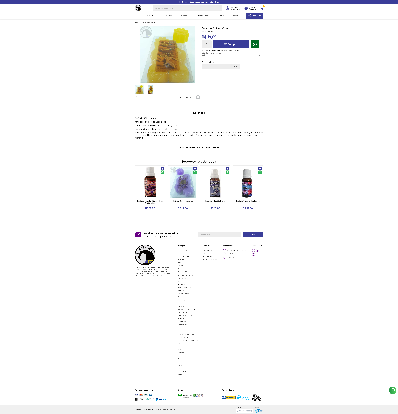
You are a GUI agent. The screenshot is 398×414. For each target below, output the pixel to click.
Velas (180, 374)
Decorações (182, 312)
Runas (180, 365)
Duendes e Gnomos (185, 315)
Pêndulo (181, 353)
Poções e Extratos (184, 356)
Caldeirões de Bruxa (185, 269)
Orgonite (181, 346)
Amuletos (181, 284)
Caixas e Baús (183, 297)
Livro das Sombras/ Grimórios (188, 340)
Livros (180, 343)
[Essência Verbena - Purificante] (247, 191)
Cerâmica (181, 303)
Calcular (235, 66)
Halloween (181, 328)
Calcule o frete (208, 62)
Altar (179, 281)
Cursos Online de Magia (186, 309)
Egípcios (181, 318)
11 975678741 (231, 254)
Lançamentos (183, 337)
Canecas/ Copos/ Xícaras (187, 300)
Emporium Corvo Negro (186, 275)
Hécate (180, 331)
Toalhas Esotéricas (184, 371)
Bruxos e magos (183, 294)
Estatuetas (182, 322)
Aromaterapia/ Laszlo (185, 287)
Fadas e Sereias (183, 325)
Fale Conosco (208, 250)
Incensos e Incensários (148, 22)
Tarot (180, 368)
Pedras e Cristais (184, 272)
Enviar (253, 235)
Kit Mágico (182, 253)
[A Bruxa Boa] (138, 8)
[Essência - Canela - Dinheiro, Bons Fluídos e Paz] (150, 191)
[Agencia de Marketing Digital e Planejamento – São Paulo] (259, 411)
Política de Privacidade (211, 259)
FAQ (204, 253)
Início (136, 22)
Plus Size (181, 259)
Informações (207, 256)
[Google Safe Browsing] (198, 395)
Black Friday (182, 250)
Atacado (181, 290)
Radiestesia (182, 359)
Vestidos (181, 263)
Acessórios (182, 278)
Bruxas (180, 266)
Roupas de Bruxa (184, 362)
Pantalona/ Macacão (185, 256)
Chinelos (181, 306)
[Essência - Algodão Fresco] (215, 191)
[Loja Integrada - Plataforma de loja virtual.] (244, 411)
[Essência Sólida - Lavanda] (182, 191)
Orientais (181, 349)
